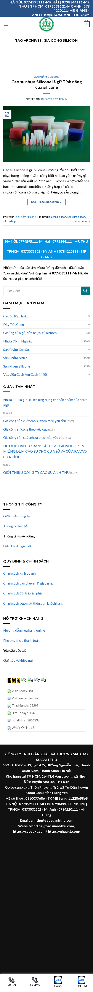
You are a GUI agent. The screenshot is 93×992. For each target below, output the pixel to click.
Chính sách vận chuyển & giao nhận (28, 583)
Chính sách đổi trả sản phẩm (24, 593)
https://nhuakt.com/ (64, 831)
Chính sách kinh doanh (19, 573)
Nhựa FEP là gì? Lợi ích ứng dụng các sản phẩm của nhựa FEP (45, 402)
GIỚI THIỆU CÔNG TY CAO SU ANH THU (36, 472)
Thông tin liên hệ (15, 526)
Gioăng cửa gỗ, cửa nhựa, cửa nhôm (30, 333)
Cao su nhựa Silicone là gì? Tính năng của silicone (46, 84)
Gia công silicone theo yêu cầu (25, 429)
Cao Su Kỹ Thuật (15, 316)
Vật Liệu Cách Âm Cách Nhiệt (25, 374)
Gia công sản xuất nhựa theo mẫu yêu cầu (33, 437)
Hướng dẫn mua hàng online (24, 630)
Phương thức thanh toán (21, 640)
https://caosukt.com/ (29, 831)
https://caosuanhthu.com (54, 826)
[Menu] (5, 24)
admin (63, 99)
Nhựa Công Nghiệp (17, 341)
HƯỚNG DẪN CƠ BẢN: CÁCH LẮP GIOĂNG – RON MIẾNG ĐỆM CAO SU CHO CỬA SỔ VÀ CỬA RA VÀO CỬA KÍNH (45, 451)
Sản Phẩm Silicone (16, 366)
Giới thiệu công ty (16, 516)
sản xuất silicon (76, 217)
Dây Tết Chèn (13, 324)
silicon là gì (9, 221)
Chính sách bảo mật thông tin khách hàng (33, 603)
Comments (82, 221)
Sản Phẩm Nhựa (15, 358)
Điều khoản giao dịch (18, 546)
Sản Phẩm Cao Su (16, 349)
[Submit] (85, 291)
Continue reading (46, 201)
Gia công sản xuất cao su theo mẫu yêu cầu (34, 421)
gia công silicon (57, 217)
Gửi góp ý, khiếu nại (18, 660)
